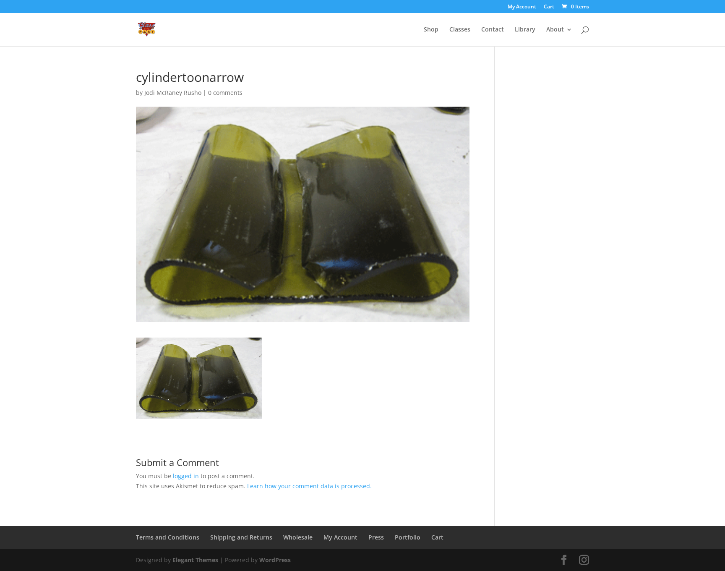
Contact (492, 29)
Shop (431, 29)
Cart (549, 7)
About (555, 29)
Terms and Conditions (167, 537)
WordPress (275, 560)
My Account (522, 7)
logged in (186, 476)
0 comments (225, 93)
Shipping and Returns (241, 537)
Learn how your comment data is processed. (309, 486)
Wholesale (298, 537)
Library (525, 29)
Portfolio (407, 537)
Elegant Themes (195, 560)
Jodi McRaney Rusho (172, 93)
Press (376, 537)
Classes (459, 29)
